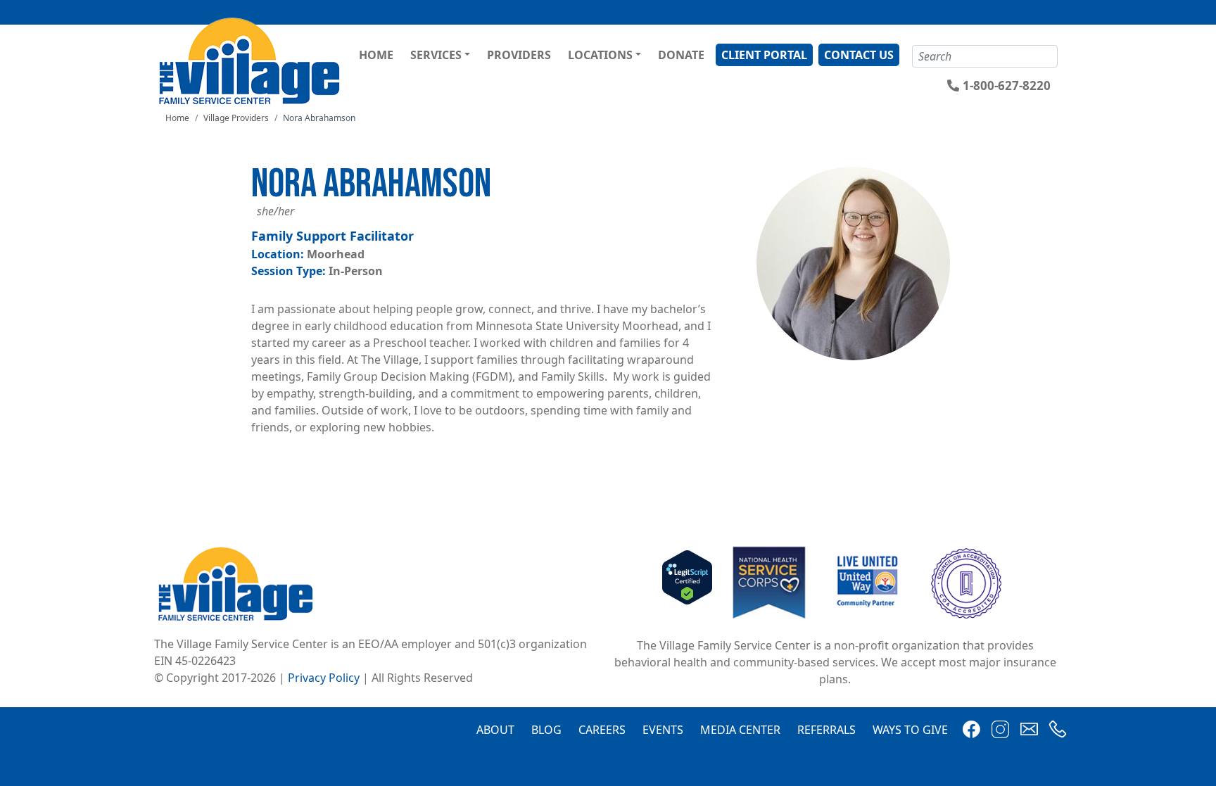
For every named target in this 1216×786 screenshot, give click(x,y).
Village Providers (236, 118)
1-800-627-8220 (1007, 85)
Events (662, 729)
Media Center (740, 729)
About (495, 729)
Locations (600, 55)
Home (376, 55)
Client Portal (764, 55)
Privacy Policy (324, 677)
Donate (681, 55)
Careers (602, 729)
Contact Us (859, 55)
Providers (519, 55)
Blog (546, 729)
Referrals (826, 729)
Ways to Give (910, 729)
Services (436, 55)
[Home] (251, 60)
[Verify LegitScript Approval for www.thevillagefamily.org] (687, 582)
